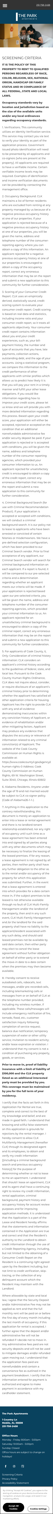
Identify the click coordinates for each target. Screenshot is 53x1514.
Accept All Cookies (13, 1507)
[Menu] (5, 5)
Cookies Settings (38, 1509)
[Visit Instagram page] (14, 1466)
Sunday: (6, 1448)
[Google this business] (22, 1466)
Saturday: (7, 1444)
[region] (26, 1500)
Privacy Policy (9, 1479)
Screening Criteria (12, 1474)
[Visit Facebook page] (5, 1466)
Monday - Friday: (11, 1439)
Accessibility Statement (15, 1483)
